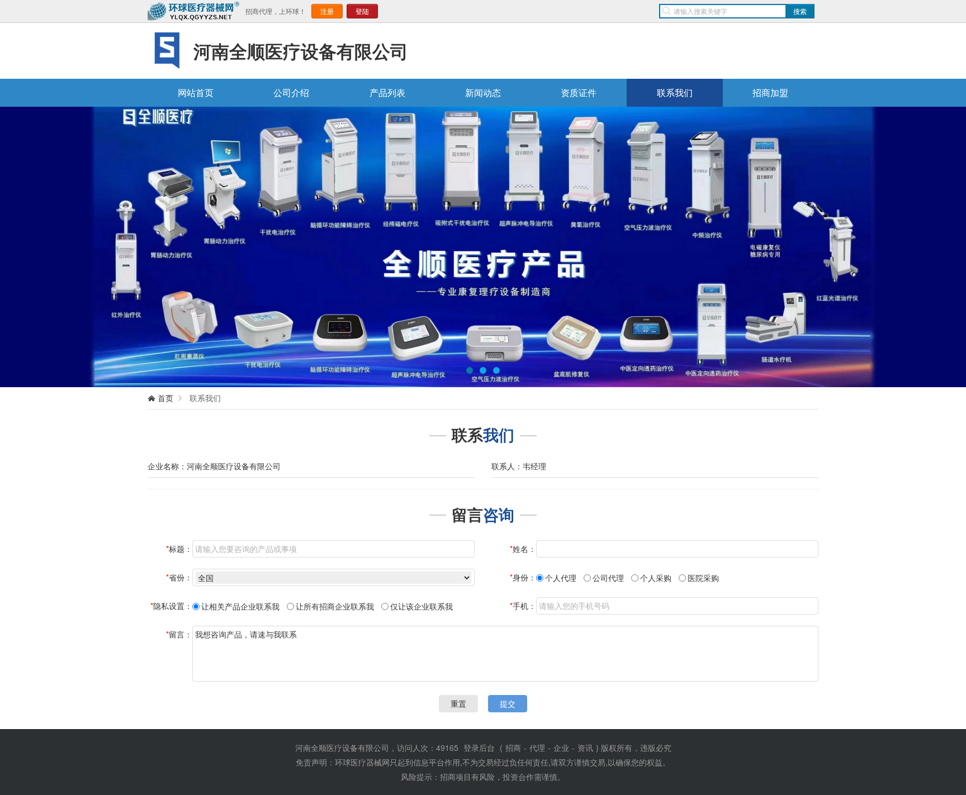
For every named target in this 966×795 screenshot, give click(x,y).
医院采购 (703, 577)
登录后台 (479, 747)
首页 (165, 397)
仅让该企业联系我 (421, 606)
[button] (31, 247)
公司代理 (608, 577)
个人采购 (655, 577)
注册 (327, 11)
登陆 (362, 11)
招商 (513, 747)
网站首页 (196, 92)
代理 (537, 747)
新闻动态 (483, 92)
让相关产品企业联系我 (240, 606)
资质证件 (578, 92)
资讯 (585, 747)
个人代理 (560, 577)
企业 (561, 747)
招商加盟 (770, 92)
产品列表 (387, 92)
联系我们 (675, 92)
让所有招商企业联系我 (335, 606)
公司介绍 (291, 92)
